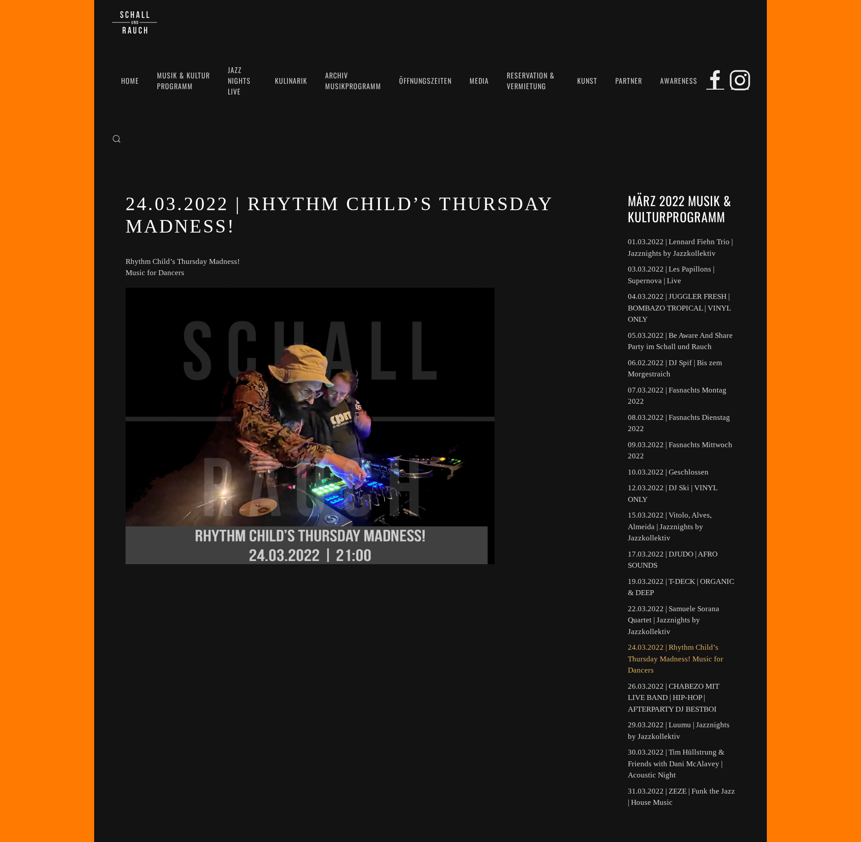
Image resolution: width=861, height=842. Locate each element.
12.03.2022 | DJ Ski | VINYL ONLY (672, 494)
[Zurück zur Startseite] (134, 22)
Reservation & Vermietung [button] (531, 80)
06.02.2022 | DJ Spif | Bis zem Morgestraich (675, 368)
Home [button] (130, 80)
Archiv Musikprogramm (353, 80)
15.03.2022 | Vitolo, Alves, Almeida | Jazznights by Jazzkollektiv (670, 526)
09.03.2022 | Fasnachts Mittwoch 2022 (680, 450)
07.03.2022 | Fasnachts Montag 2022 (677, 396)
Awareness (678, 80)
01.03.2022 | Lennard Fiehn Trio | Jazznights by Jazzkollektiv (680, 247)
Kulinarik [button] (291, 80)
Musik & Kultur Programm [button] (183, 80)
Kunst (587, 80)
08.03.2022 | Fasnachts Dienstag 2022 (679, 423)
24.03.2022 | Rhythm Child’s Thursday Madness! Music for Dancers (675, 658)
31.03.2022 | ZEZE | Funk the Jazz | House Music (681, 797)
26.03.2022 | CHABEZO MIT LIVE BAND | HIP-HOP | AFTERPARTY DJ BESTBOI (673, 697)
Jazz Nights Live (239, 81)
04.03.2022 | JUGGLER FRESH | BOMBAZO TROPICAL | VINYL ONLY (679, 308)
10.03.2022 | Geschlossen (668, 472)
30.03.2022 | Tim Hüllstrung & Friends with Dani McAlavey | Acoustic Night (676, 763)
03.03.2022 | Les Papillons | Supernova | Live (671, 275)
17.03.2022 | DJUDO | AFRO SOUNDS (673, 560)
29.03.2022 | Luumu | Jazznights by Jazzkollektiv (679, 731)
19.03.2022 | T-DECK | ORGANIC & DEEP (681, 587)
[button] (116, 139)
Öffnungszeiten (425, 80)
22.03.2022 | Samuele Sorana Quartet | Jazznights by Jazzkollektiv (673, 620)
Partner (628, 80)
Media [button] (479, 80)
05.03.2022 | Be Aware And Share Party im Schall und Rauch (680, 341)
